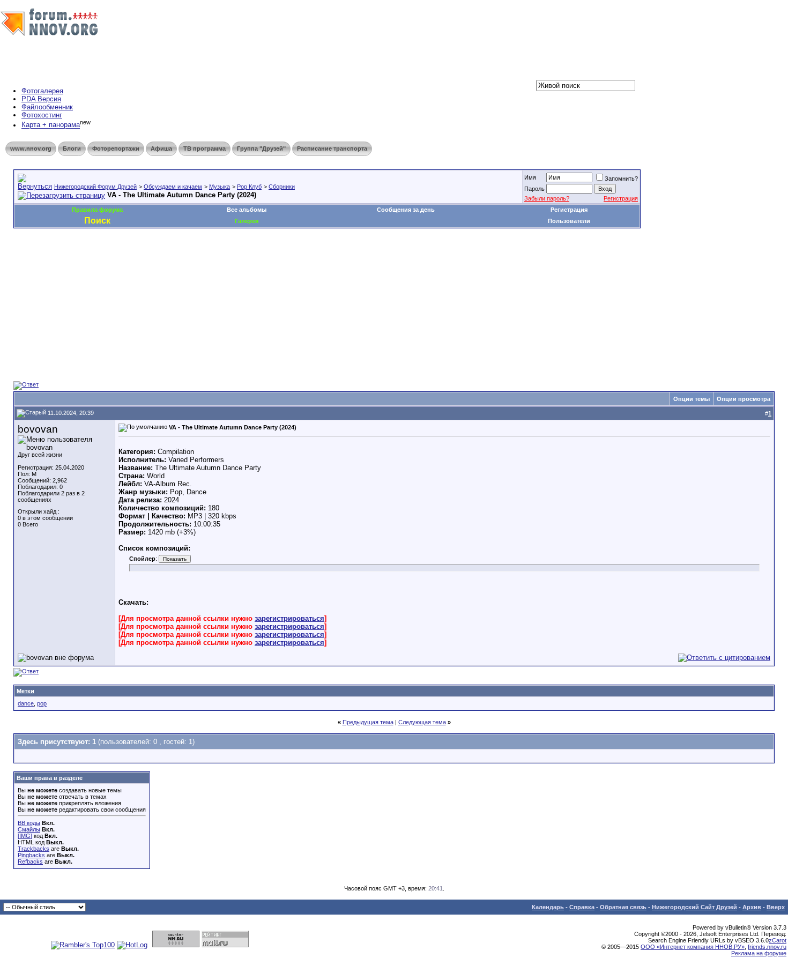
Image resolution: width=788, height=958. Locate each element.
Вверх (776, 907)
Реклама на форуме (758, 953)
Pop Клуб (249, 186)
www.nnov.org (30, 148)
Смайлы (29, 829)
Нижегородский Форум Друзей (95, 186)
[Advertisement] (208, 260)
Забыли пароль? (546, 198)
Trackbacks (33, 848)
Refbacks (30, 861)
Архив (751, 907)
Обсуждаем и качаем (173, 186)
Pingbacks (31, 855)
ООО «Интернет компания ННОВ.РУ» (693, 947)
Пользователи (569, 221)
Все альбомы (246, 209)
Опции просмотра (743, 399)
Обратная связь (623, 907)
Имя (530, 177)
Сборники (282, 186)
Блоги (72, 148)
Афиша (161, 148)
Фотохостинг (41, 115)
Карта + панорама (50, 125)
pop (42, 703)
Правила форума (97, 209)
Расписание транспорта (332, 148)
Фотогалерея (42, 91)
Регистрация (621, 198)
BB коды (29, 823)
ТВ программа (204, 148)
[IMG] (25, 836)
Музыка (219, 186)
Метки (25, 691)
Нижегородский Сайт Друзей (694, 907)
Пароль (534, 188)
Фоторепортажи (115, 148)
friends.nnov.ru (767, 947)
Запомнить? (621, 178)
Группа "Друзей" (261, 148)
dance (26, 703)
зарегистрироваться (289, 618)
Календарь (548, 907)
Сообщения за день (406, 209)
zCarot (777, 940)
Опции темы (691, 399)
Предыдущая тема (368, 722)
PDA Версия (41, 99)
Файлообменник (47, 107)
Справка (581, 907)
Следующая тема (422, 722)
